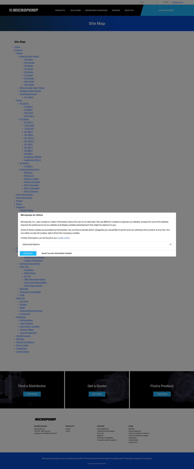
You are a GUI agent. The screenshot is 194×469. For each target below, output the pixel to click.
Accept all (28, 253)
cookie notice (63, 238)
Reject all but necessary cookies (57, 253)
